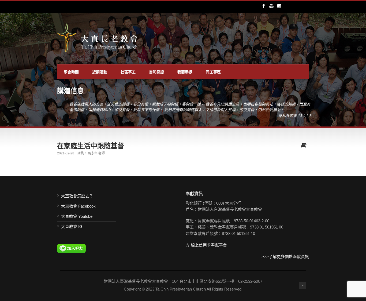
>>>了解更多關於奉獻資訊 (285, 256)
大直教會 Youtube (76, 216)
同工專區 (213, 71)
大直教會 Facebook (78, 206)
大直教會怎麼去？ (77, 196)
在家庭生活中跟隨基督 (90, 145)
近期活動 (99, 71)
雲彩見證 (156, 71)
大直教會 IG (72, 226)
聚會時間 (71, 71)
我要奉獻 (184, 71)
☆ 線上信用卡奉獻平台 (206, 245)
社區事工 (128, 71)
